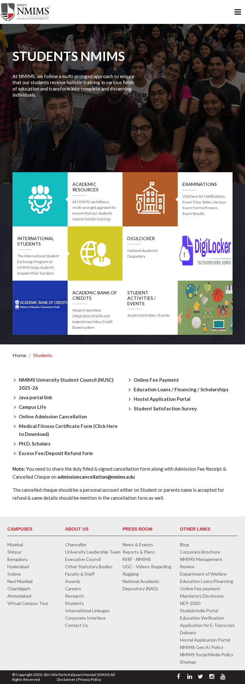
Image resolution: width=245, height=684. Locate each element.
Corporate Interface (85, 618)
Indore (14, 574)
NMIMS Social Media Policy (206, 654)
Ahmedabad (19, 596)
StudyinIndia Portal (199, 610)
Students (42, 355)
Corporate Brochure (200, 552)
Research (74, 596)
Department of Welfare (203, 574)
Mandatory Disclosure (202, 596)
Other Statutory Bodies (89, 566)
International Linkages (87, 610)
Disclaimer (66, 679)
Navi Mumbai (20, 581)
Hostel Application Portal (205, 640)
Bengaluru (17, 559)
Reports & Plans (138, 552)
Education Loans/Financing (206, 581)
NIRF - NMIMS (136, 559)
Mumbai (15, 544)
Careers (73, 588)
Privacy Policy (89, 679)
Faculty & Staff (79, 574)
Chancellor (75, 544)
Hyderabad (18, 566)
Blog (184, 544)
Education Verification (202, 618)
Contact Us (76, 625)
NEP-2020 (190, 603)
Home (19, 355)
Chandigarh (18, 588)
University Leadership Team (93, 552)
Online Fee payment (200, 588)
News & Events (137, 544)
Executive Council (83, 559)
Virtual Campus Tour (27, 603)
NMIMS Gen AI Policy (201, 647)
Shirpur (14, 552)
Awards (72, 581)
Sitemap (188, 662)
